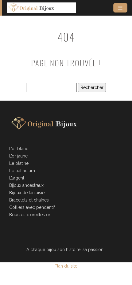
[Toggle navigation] (120, 8)
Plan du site (66, 266)
